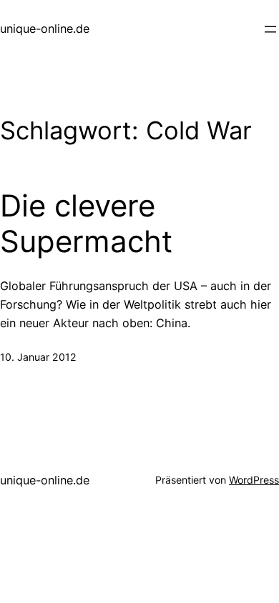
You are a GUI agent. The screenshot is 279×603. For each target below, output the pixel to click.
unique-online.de (44, 28)
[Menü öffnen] (270, 29)
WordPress (254, 480)
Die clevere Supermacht (86, 223)
